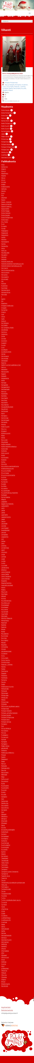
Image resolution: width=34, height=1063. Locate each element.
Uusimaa (4, 155)
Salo (2, 799)
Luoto (3, 563)
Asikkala (4, 189)
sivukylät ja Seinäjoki (8, 829)
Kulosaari (4, 479)
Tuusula (4, 902)
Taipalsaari (4, 858)
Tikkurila (4, 885)
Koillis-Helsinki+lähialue (9, 446)
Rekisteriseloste (7, 1010)
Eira (2, 195)
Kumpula (4, 482)
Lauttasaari (4, 528)
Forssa (3, 228)
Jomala (3, 338)
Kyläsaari (4, 495)
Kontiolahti (4, 457)
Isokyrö (3, 321)
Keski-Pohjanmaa (7, 123)
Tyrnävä (4, 904)
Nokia (3, 631)
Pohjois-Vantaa (6, 722)
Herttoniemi (5, 272)
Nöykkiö (4, 645)
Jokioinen (4, 334)
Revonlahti (17, 88)
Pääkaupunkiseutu (7, 752)
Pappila (3, 673)
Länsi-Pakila (5, 574)
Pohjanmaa (5, 142)
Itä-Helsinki (5, 323)
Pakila (3, 669)
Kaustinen (4, 409)
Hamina (3, 239)
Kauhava (4, 400)
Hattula (3, 250)
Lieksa (3, 541)
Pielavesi (4, 691)
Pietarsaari (4, 693)
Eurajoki (4, 226)
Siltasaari (4, 823)
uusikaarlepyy (6, 918)
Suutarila (4, 849)
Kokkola (4, 451)
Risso (2, 777)
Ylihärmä (4, 970)
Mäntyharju (5, 620)
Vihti (2, 953)
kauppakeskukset (7, 407)
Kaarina (3, 363)
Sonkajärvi (4, 838)
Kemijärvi (4, 416)
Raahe (11, 88)
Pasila (3, 684)
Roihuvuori (5, 779)
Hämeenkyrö (5, 290)
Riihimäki (4, 774)
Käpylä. (3, 499)
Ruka (3, 783)
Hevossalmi (5, 277)
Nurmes (4, 638)
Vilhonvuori (5, 957)
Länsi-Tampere (6, 576)
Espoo (3, 200)
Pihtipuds (4, 697)
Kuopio (3, 484)
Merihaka (4, 594)
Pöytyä (3, 755)
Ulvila (3, 911)
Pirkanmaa (5, 139)
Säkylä (3, 854)
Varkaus (4, 937)
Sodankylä (4, 832)
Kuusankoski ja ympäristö (9, 493)
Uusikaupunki (6, 920)
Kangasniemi (5, 387)
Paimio (3, 667)
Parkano (4, 680)
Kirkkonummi (5, 433)
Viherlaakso (5, 951)
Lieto (2, 543)
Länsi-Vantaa (5, 578)
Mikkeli (3, 596)
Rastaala (4, 766)
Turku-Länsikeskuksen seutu (11, 900)
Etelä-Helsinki (5, 213)
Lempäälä (4, 534)
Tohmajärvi (4, 887)
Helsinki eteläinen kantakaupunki (12, 264)
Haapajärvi (4, 231)
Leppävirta (4, 537)
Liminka (3, 545)
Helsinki (3, 259)
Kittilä (3, 438)
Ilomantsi (4, 310)
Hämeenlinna (5, 292)
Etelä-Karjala (5, 110)
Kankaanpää (5, 389)
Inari (2, 314)
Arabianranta (5, 186)
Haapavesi (4, 233)
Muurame (4, 609)
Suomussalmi (5, 845)
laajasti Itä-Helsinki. (7, 504)
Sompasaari (5, 836)
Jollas (3, 336)
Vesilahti (4, 946)
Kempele (18, 85)
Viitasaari (4, 955)
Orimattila (4, 647)
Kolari (3, 455)
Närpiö (3, 642)
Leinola (3, 532)
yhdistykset (5, 968)
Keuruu (4, 429)
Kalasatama (5, 378)
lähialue (4, 570)
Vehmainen (5, 942)
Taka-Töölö (5, 863)
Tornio (3, 891)
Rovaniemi (4, 781)
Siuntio (3, 827)
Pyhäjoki (5, 88)
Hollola (3, 283)
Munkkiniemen (6, 601)
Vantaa (3, 933)
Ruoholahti (5, 786)
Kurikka (3, 486)
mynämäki (4, 612)
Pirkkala (4, 704)
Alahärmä (4, 167)
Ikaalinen (4, 303)
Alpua (7, 85)
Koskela (3, 460)
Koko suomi (5, 453)
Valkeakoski (5, 929)
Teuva (3, 880)
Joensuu (4, 332)
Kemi (3, 413)
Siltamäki (4, 821)
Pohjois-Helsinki (6, 711)
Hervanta (4, 275)
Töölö (3, 907)
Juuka (3, 345)
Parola (3, 682)
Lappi (3, 134)
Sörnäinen (4, 856)
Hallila (3, 237)
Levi (2, 539)
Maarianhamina (6, 583)
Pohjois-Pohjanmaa (11, 82)
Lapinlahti (4, 515)
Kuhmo (3, 477)
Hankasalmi (5, 242)
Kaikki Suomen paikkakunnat (11, 365)
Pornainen (4, 730)
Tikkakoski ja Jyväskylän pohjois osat (13, 882)
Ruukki (23, 88)
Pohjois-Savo (5, 149)
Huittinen (4, 286)
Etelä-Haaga (5, 211)
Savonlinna (4, 808)
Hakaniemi (4, 235)
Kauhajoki (4, 398)
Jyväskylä (4, 349)
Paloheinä (4, 671)
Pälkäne (4, 750)
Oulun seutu (5, 660)
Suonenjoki (5, 847)
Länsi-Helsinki (5, 572)
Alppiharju (4, 173)
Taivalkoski (4, 860)
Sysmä (3, 852)
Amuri (3, 180)
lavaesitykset (5, 530)
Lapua (3, 521)
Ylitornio (4, 975)
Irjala (2, 319)
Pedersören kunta (7, 686)
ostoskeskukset (6, 651)
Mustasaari (4, 607)
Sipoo (3, 825)
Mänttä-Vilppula (6, 618)
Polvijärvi (4, 724)
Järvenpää (4, 358)
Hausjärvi (4, 255)
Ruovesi (3, 790)
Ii (1, 297)
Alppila (3, 175)
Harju (3, 248)
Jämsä (3, 354)
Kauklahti (4, 402)
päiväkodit (4, 748)
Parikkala (4, 678)
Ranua (3, 763)
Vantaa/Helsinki (6, 935)
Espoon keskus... (6, 206)
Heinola (3, 257)
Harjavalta (4, 246)
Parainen (4, 675)
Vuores (3, 964)
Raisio (3, 761)
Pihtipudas (4, 695)
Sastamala (4, 801)
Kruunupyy (5, 473)
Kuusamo (4, 488)
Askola (3, 191)
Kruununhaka (6, 471)
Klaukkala (4, 442)
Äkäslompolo (5, 984)
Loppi (3, 559)
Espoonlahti (5, 209)
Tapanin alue (5, 876)
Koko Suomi (5, 128)
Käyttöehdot (5, 1007)
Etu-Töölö (4, 222)
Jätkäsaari (4, 360)
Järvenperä (5, 356)
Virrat (3, 959)
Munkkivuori (5, 603)
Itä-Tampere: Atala (7, 327)
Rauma (3, 770)
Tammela (4, 865)
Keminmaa (4, 418)
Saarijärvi (4, 797)
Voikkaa (3, 962)
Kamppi (3, 382)
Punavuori (4, 737)
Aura (2, 193)
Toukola (4, 896)
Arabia (3, 184)
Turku (3, 898)
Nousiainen (5, 634)
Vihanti (10, 90)
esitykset (4, 197)
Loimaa (3, 556)
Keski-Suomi (5, 126)
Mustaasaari (5, 605)
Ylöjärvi (3, 979)
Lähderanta (5, 567)
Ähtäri (3, 982)
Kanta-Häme (5, 121)
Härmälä (4, 294)
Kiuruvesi (4, 440)
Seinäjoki (4, 810)
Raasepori (4, 759)
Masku (3, 590)
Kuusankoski (5, 490)
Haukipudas (5, 253)
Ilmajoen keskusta (7, 305)
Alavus (3, 171)
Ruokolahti (5, 788)
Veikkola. (4, 944)
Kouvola (4, 464)
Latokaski (4, 523)
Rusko (3, 792)
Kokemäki (4, 449)
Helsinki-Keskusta (7, 261)
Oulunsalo (10, 86)
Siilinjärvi (4, 819)
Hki (2, 281)
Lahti (2, 508)
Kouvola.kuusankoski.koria (10, 466)
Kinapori (4, 431)
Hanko (3, 244)
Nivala (3, 629)
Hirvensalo (4, 279)
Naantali (4, 623)
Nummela (4, 636)
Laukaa (3, 526)
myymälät (4, 614)
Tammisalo (4, 867)
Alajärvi (3, 169)
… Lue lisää (5, 80)
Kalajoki (11, 85)
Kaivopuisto (5, 371)
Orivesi (3, 649)
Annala (3, 182)
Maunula (4, 592)
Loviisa (3, 561)
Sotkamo (4, 841)
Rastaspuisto (5, 768)
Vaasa (3, 924)
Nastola (3, 627)
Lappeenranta (6, 517)
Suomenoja (5, 843)
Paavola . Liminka (19, 86)
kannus (3, 391)
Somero (3, 834)
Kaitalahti (4, 369)
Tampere (4, 869)
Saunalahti (4, 805)
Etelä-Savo (5, 115)
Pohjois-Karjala (6, 144)
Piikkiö (3, 700)
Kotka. (3, 462)
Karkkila (4, 396)
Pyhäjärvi (4, 744)
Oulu (4, 86)
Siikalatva (4, 816)
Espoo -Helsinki (6, 202)
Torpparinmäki (6, 893)
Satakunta (4, 152)
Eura (2, 224)
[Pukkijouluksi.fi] (17, 5)
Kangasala (4, 385)
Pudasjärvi (4, 735)
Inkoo (3, 316)
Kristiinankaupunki (7, 468)
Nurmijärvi (4, 640)
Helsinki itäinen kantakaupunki (11, 266)
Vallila (3, 931)
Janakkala (4, 330)
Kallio (3, 380)
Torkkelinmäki (6, 889)
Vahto (3, 926)
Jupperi (3, 343)
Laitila (3, 512)
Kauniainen (5, 405)
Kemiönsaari (5, 420)
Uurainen (4, 915)
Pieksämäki (5, 689)
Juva (2, 347)
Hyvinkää (4, 288)
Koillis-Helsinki (5, 444)
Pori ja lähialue (6, 728)
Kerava (3, 424)
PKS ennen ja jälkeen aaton (10, 706)
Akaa (2, 164)
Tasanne (4, 878)
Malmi (3, 587)
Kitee (3, 435)
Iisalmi (3, 299)
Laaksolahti (5, 506)
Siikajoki (5, 90)
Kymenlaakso (5, 131)
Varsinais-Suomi (6, 157)
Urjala (3, 913)
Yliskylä (3, 973)
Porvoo (3, 733)
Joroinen (4, 341)
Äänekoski (4, 986)
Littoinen (4, 552)
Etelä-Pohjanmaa (7, 113)
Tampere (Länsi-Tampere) (9, 871)
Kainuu (3, 118)
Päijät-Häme (5, 136)
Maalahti (4, 581)
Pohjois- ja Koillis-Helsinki (9, 713)
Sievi (2, 812)
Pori (2, 726)
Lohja (3, 554)
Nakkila (3, 625)
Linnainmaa (5, 548)
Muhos (3, 598)
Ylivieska (4, 977)
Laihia (3, 510)
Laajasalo (4, 501)
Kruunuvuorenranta (8, 475)
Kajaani (3, 374)
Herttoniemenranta (7, 270)
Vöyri (2, 966)
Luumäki (4, 565)
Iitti (2, 301)
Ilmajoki (3, 308)
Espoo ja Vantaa (6, 204)
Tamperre (4, 874)
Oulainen (25, 85)
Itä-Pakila (4, 325)
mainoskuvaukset (7, 585)
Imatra (3, 312)
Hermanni (4, 268)
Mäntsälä (4, 616)
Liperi (3, 550)
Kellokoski (4, 411)
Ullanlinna (4, 909)
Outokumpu (5, 662)
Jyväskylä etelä (6, 352)
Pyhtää (3, 739)
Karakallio (4, 393)
